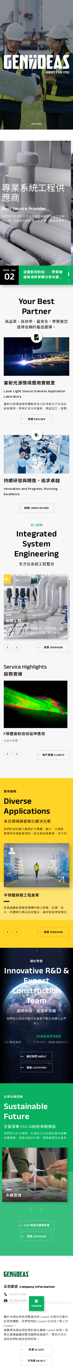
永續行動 (15, 1195)
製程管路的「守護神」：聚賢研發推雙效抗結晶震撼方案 (43, 278)
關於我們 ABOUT (36, 1056)
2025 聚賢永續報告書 (36, 1225)
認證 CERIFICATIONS (36, 507)
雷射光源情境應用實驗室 (29, 382)
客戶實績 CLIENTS (53, 754)
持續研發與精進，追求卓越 (32, 480)
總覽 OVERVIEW (53, 647)
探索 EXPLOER (36, 419)
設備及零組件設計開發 (27, 621)
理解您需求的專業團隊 (37, 194)
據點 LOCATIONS (36, 1067)
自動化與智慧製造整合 (23, 734)
